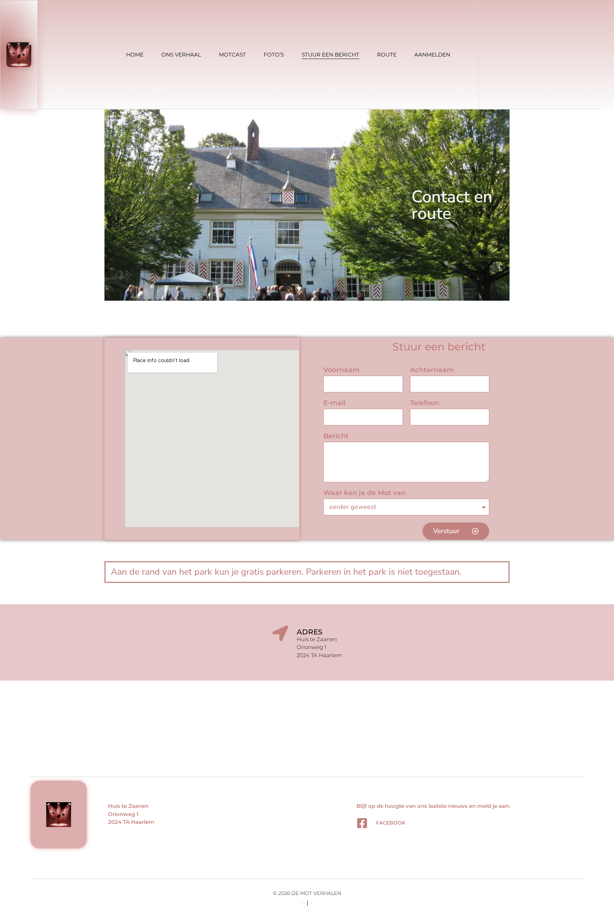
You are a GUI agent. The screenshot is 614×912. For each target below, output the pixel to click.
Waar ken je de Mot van (364, 493)
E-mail (334, 403)
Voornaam (341, 370)
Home (135, 54)
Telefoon (425, 403)
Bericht (336, 436)
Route (387, 54)
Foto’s (274, 54)
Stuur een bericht (330, 54)
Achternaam (432, 370)
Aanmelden (432, 54)
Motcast (232, 54)
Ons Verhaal (181, 54)
